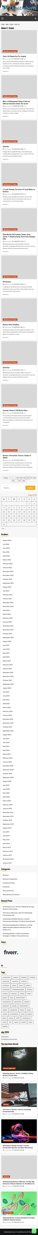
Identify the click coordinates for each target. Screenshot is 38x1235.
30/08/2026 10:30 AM (18, 1150)
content (24, 981)
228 (34, 478)
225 (24, 478)
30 (34, 520)
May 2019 (6, 839)
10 (4, 512)
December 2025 (8, 571)
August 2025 (7, 587)
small (4, 1018)
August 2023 (7, 641)
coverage (6, 985)
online (5, 1014)
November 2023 (8, 630)
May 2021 (6, 746)
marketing (13, 1010)
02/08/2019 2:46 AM (18, 284)
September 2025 (8, 583)
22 (29, 516)
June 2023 (6, 649)
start (18, 1018)
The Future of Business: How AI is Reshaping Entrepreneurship (17, 914)
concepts (15, 981)
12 (14, 512)
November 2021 (8, 723)
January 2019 (7, 855)
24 (4, 520)
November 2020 (8, 770)
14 (24, 512)
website (5, 1026)
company (32, 977)
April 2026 (6, 556)
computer (6, 981)
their (4, 1022)
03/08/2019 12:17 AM (18, 241)
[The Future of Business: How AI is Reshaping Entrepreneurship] (19, 1095)
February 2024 (8, 618)
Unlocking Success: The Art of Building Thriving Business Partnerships (18, 908)
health (5, 997)
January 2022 (7, 715)
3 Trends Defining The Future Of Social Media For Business (19, 190)
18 (9, 516)
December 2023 (8, 626)
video (30, 1022)
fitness (22, 993)
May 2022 (6, 700)
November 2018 (8, 859)
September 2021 (8, 731)
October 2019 (7, 820)
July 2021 (6, 738)
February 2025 (8, 595)
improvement (20, 997)
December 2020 (8, 766)
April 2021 (6, 750)
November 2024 (8, 606)
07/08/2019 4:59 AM (18, 59)
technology (26, 1018)
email (21, 985)
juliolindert (5, 1037)
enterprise (6, 989)
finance (5, 993)
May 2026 (6, 552)
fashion (29, 989)
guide (29, 993)
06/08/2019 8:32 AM (18, 106)
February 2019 (8, 851)
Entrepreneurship (18, 989)
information (7, 1002)
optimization (14, 1014)
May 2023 (6, 653)
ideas (11, 997)
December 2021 (8, 719)
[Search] (35, 18)
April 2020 (6, 797)
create (14, 985)
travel (16, 1022)
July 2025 (6, 591)
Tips (10, 1022)
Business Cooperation (10, 879)
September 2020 (8, 777)
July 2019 (6, 832)
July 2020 (6, 785)
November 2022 (8, 676)
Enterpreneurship (8, 883)
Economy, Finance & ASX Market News (15, 410)
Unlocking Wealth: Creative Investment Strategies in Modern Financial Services (16, 935)
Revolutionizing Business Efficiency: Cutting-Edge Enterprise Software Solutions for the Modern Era (17, 927)
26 (14, 520)
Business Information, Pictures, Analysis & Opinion (17, 456)
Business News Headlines (11, 324)
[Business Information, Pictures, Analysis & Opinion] (19, 441)
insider (26, 1002)
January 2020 (7, 808)
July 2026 (6, 544)
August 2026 (7, 540)
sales (23, 1014)
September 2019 (8, 824)
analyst (15, 977)
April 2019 (6, 843)
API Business (7, 282)
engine (28, 985)
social (11, 1018)
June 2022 (6, 696)
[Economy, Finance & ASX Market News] (19, 396)
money (29, 1010)
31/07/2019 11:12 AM (18, 370)
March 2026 (7, 560)
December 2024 (8, 602)
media (22, 1010)
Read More (5, 71)
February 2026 (8, 563)
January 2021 (7, 762)
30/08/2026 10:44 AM (18, 1078)
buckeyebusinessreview (9, 1039)
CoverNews (20, 1232)
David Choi (6, 367)
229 (13, 481)
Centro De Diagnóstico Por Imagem (14, 56)
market (5, 1010)
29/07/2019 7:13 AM (18, 460)
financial (14, 993)
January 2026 (7, 567)
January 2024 (7, 622)
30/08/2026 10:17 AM (18, 1222)
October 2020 (7, 773)
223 (18, 478)
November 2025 (8, 575)
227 (31, 478)
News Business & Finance (10, 51)
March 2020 (7, 801)
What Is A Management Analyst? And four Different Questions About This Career (16, 102)
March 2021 (7, 754)
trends (23, 1022)
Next (24, 481)
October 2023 (7, 633)
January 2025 (7, 598)
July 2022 (6, 692)
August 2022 (7, 688)
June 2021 (6, 742)
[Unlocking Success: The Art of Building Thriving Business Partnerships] (19, 1059)
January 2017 (7, 863)
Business (6, 875)
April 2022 (6, 703)
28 (24, 520)
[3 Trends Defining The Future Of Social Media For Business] (19, 175)
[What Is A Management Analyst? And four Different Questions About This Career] (19, 87)
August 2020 (7, 781)
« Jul (2, 528)
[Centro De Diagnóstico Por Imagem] (19, 42)
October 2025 (7, 579)
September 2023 (8, 637)
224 (21, 478)
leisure (14, 1006)
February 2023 (8, 665)
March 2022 (7, 707)
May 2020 (6, 793)
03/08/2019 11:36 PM (18, 194)
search (29, 1014)
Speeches (6, 146)
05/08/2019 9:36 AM (18, 149)
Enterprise (6, 887)
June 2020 (6, 789)
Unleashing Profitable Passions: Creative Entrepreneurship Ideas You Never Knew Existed (19, 920)
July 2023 (6, 645)
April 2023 (6, 657)
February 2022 (8, 711)
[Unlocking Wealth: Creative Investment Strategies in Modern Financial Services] (19, 1203)
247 (20, 481)
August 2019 (7, 828)
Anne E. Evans (7, 59)
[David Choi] (19, 353)
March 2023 (7, 661)
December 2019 (8, 812)
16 (34, 512)
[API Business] (19, 267)
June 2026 (6, 548)
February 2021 (8, 758)
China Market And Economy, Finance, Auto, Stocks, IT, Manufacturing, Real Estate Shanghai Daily (19, 236)
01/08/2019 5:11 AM (18, 327)
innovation (17, 1002)
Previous (6, 478)
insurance (6, 1006)
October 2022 (7, 680)
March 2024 (7, 614)
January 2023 (7, 668)
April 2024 (6, 610)
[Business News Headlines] (19, 310)
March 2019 (7, 847)
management (23, 1006)
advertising (6, 977)
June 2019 (6, 836)
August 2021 (7, 735)
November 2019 (8, 816)
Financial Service (8, 890)
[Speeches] (19, 132)
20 (19, 516)
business (24, 977)
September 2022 (8, 684)
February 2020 (8, 804)
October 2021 (7, 727)
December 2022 (8, 672)
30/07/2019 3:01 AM (18, 413)
